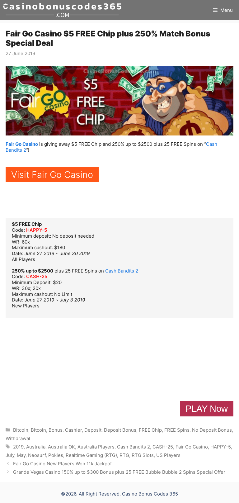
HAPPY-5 (36, 230)
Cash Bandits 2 (121, 271)
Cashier (73, 430)
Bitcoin (20, 430)
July (10, 455)
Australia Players (96, 447)
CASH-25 (36, 276)
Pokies (55, 455)
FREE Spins (177, 430)
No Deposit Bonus (212, 430)
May (21, 455)
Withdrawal (18, 438)
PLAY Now (206, 409)
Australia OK (61, 447)
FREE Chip (150, 430)
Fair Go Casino (22, 144)
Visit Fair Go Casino (52, 174)
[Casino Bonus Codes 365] (62, 10)
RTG (124, 455)
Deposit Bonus (120, 430)
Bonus (56, 430)
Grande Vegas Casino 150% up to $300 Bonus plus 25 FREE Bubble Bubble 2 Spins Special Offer (119, 472)
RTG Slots (143, 455)
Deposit (92, 430)
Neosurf (37, 455)
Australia (35, 447)
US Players (168, 455)
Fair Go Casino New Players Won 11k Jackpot (62, 464)
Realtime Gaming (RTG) (91, 455)
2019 (18, 447)
